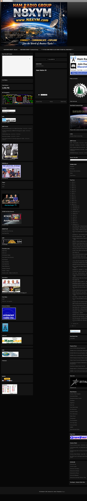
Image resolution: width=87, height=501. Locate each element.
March (74, 222)
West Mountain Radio (74, 429)
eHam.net (4, 252)
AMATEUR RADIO (40, 65)
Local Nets (72, 338)
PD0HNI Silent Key (6, 134)
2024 (73, 185)
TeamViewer (72, 175)
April (74, 220)
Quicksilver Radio (74, 411)
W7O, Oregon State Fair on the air (77, 147)
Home (51, 101)
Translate (12, 112)
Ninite (71, 173)
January (75, 323)
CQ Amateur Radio (6, 255)
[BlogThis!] (42, 94)
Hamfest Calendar (6, 268)
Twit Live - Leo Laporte (7, 301)
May (74, 218)
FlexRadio (72, 400)
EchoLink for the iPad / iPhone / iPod (78, 477)
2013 (73, 202)
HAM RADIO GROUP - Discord (10, 49)
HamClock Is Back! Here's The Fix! (77, 366)
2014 (73, 200)
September (75, 211)
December (75, 206)
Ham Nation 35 (76, 279)
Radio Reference (5, 266)
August (74, 213)
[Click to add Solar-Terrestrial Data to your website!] (17, 103)
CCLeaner (72, 168)
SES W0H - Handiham (75, 145)
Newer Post (39, 101)
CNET (3, 299)
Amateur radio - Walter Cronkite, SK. (10, 272)
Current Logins (73, 466)
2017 (73, 195)
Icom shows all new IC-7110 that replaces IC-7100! (13, 138)
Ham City (72, 405)
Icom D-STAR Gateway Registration (78, 348)
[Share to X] (44, 94)
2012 (73, 204)
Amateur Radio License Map (76, 136)
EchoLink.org (73, 464)
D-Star (3, 184)
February (75, 224)
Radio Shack (73, 416)
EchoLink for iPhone (74, 473)
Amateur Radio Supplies (75, 393)
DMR (3, 186)
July (74, 215)
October (75, 209)
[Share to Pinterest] (46, 94)
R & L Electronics (73, 413)
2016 (73, 197)
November (75, 207)
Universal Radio (73, 424)
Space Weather (5, 261)
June (74, 217)
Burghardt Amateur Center (75, 398)
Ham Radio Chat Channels (8, 257)
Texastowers (73, 418)
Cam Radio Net (5, 264)
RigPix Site (4, 250)
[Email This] (41, 94)
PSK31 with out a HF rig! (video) (79, 292)
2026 (73, 182)
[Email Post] (39, 94)
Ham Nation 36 (76, 252)
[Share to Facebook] (45, 94)
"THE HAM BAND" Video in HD (79, 256)
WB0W (71, 427)
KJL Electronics (73, 409)
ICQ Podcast (5, 259)
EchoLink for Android (74, 470)
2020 (73, 191)
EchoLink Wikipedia (74, 475)
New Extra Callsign (6, 136)
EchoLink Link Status (74, 468)
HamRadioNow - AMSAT (78, 312)
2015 (73, 198)
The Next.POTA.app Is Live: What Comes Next (12, 128)
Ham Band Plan (5, 233)
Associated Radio (74, 396)
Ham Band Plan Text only (7, 231)
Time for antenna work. (75, 445)
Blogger (63, 491)
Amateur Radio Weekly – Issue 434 (77, 454)
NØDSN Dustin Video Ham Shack (80, 277)
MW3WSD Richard (74, 152)
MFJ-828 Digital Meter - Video (79, 236)
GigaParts (72, 402)
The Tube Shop (73, 422)
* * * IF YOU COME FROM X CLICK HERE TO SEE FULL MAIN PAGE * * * (57, 49)
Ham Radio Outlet (74, 407)
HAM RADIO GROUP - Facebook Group (29, 49)
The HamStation (73, 420)
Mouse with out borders (75, 171)
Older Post (63, 101)
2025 (73, 184)
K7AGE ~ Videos (5, 270)
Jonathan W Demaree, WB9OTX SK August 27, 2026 (13, 130)
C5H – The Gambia (74, 142)
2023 (73, 187)
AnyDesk (72, 166)
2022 (73, 189)
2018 (73, 193)
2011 (73, 325)
